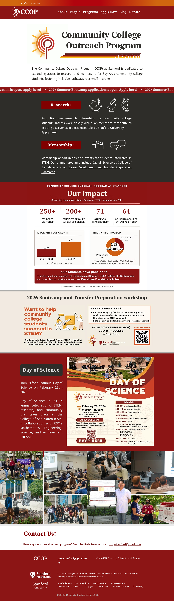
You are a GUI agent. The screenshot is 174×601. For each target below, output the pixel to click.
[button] (75, 12)
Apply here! (49, 132)
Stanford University (30, 3)
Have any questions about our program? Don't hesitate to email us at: (82, 544)
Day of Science (102, 162)
